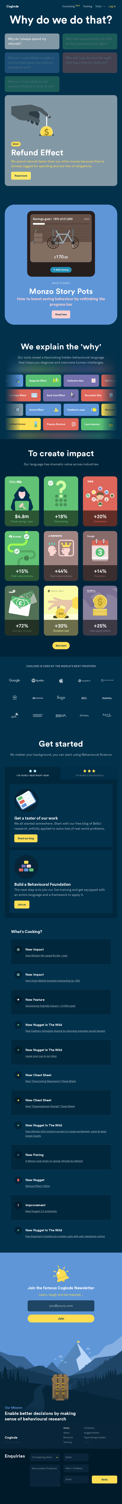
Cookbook (89, 1428)
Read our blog (26, 838)
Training (87, 6)
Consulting (71, 6)
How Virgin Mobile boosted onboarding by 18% (52, 981)
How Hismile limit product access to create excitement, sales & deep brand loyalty (65, 1133)
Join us (22, 904)
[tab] (32, 41)
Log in (112, 6)
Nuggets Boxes (91, 1433)
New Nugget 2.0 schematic (41, 1211)
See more (61, 645)
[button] (100, 6)
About (66, 1433)
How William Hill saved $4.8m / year (46, 955)
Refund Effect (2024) (37, 1186)
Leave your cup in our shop (41, 1056)
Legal (87, 1442)
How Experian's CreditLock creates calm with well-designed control (65, 1236)
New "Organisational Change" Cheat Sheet (50, 1106)
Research (68, 1438)
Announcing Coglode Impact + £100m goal (50, 1006)
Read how (61, 314)
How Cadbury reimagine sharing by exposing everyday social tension (65, 1031)
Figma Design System (95, 1438)
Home (66, 1428)
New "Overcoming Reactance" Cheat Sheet (50, 1081)
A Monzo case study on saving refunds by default (54, 1161)
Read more (21, 176)
